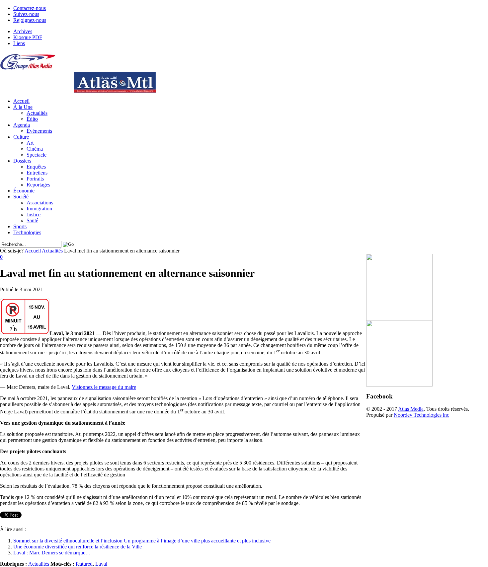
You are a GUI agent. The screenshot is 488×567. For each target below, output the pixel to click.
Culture (21, 137)
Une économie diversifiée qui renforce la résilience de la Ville (77, 546)
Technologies (27, 232)
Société (21, 196)
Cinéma (35, 149)
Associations (40, 202)
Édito (32, 119)
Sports (20, 226)
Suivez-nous (26, 14)
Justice (34, 214)
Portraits (35, 178)
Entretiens (37, 173)
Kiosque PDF (27, 37)
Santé (32, 220)
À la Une (23, 107)
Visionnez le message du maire (104, 387)
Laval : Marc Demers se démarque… (52, 552)
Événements (39, 131)
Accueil (21, 101)
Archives (22, 31)
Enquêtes (36, 167)
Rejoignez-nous (29, 20)
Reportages (38, 184)
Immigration (39, 208)
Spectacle (36, 155)
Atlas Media (411, 409)
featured (84, 564)
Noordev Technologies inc (421, 415)
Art (30, 143)
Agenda (21, 125)
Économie (24, 190)
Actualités (37, 113)
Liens (19, 43)
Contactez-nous (29, 8)
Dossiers (22, 161)
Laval (101, 564)
